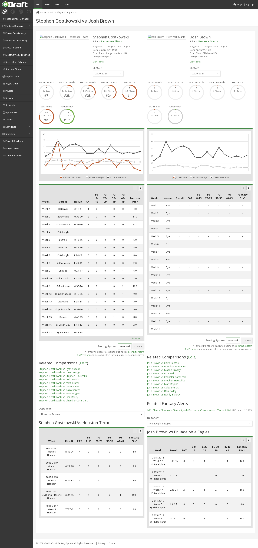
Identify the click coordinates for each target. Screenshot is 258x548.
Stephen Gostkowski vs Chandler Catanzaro (63, 400)
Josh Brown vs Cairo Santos (163, 363)
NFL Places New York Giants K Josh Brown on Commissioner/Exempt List (189, 410)
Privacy (101, 543)
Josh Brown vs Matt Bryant (162, 384)
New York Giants (208, 41)
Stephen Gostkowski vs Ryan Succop (59, 369)
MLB (47, 4)
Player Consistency (15, 33)
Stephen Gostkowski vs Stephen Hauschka (63, 376)
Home (43, 12)
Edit (83, 362)
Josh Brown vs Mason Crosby (164, 370)
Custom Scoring (13, 155)
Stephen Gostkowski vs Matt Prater (59, 383)
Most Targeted (13, 47)
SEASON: (98, 68)
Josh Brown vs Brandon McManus (166, 366)
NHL (67, 4)
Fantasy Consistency (16, 40)
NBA (57, 4)
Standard (125, 346)
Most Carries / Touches (17, 54)
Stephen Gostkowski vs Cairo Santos (59, 390)
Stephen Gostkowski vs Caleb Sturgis (60, 372)
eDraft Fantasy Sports (62, 543)
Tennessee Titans (112, 41)
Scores (9, 98)
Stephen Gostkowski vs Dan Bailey (58, 397)
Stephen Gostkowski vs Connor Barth (60, 386)
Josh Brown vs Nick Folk (160, 373)
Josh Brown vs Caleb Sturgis (163, 387)
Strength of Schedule (16, 62)
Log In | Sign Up (245, 4)
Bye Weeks (11, 112)
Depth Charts (12, 76)
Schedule (10, 105)
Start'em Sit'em (13, 69)
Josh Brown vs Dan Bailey (161, 391)
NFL (38, 4)
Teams (9, 119)
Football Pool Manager (17, 18)
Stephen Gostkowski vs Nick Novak (59, 379)
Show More (137, 338)
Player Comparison (67, 12)
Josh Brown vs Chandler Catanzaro (167, 377)
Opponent (45, 408)
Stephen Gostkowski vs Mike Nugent (59, 393)
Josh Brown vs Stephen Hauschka (166, 380)
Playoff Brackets (14, 141)
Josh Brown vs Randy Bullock (163, 394)
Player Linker (12, 148)
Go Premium (83, 355)
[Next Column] (140, 188)
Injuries (9, 90)
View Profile (98, 61)
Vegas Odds (11, 83)
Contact (113, 543)
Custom (138, 346)
